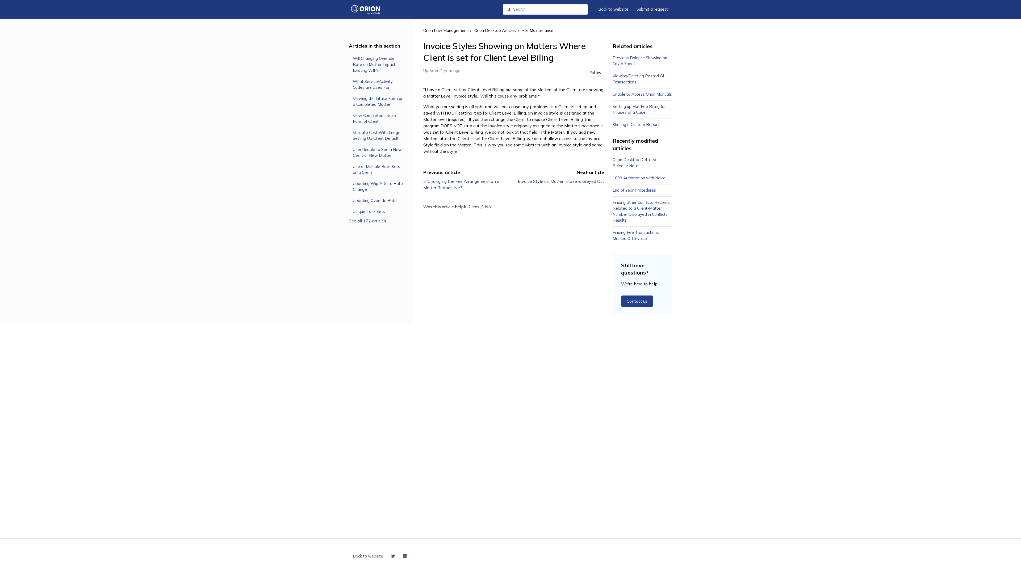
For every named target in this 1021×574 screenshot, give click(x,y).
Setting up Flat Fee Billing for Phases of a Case (639, 109)
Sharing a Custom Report (636, 124)
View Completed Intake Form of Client (374, 118)
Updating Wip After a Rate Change (378, 186)
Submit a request (652, 9)
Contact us (637, 301)
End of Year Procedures (634, 190)
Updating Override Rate (375, 200)
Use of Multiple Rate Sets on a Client (376, 169)
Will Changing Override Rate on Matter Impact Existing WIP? (374, 64)
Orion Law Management (445, 30)
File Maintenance (537, 30)
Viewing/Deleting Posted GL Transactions (639, 79)
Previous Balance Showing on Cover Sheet (640, 60)
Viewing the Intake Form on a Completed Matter (378, 101)
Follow (595, 72)
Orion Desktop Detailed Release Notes (634, 162)
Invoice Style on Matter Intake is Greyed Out (561, 181)
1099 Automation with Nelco (639, 177)
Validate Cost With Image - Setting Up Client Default (378, 135)
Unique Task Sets (369, 211)
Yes (476, 206)
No (488, 206)
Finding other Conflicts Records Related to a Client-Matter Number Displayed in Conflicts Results (641, 211)
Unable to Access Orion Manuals (642, 94)
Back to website (613, 9)
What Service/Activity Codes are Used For (373, 84)
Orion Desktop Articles (495, 30)
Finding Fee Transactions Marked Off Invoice (636, 235)
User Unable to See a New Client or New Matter (377, 152)
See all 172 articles (367, 220)
